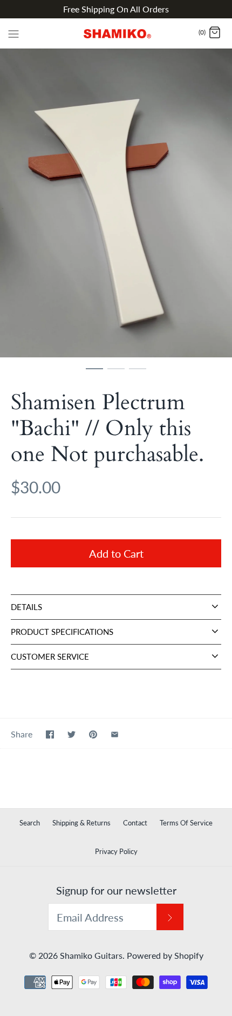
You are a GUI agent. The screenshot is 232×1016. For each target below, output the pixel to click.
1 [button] (94, 373)
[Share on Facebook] (50, 734)
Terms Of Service (186, 822)
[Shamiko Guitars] (116, 33)
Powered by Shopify (165, 955)
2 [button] (116, 373)
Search (29, 822)
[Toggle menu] (13, 32)
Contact (135, 822)
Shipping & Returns (81, 822)
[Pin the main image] (93, 734)
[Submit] (169, 917)
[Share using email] (115, 734)
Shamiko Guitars (91, 955)
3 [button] (137, 373)
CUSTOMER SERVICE (50, 656)
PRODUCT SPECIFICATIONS (62, 631)
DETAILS (26, 607)
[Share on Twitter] (71, 734)
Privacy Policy (116, 851)
